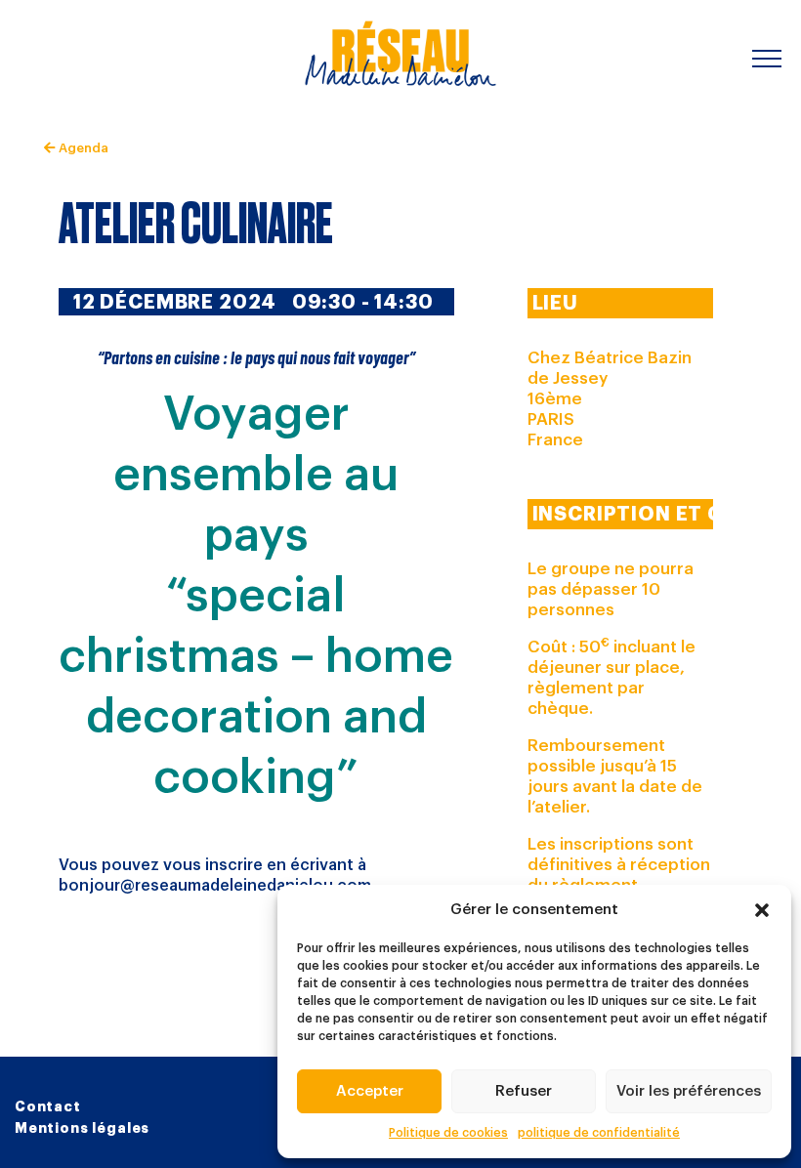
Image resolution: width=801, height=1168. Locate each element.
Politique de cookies (448, 1133)
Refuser (523, 1091)
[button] (762, 910)
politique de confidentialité (599, 1133)
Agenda (81, 148)
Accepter (369, 1091)
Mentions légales (82, 1128)
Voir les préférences (688, 1091)
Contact (48, 1106)
